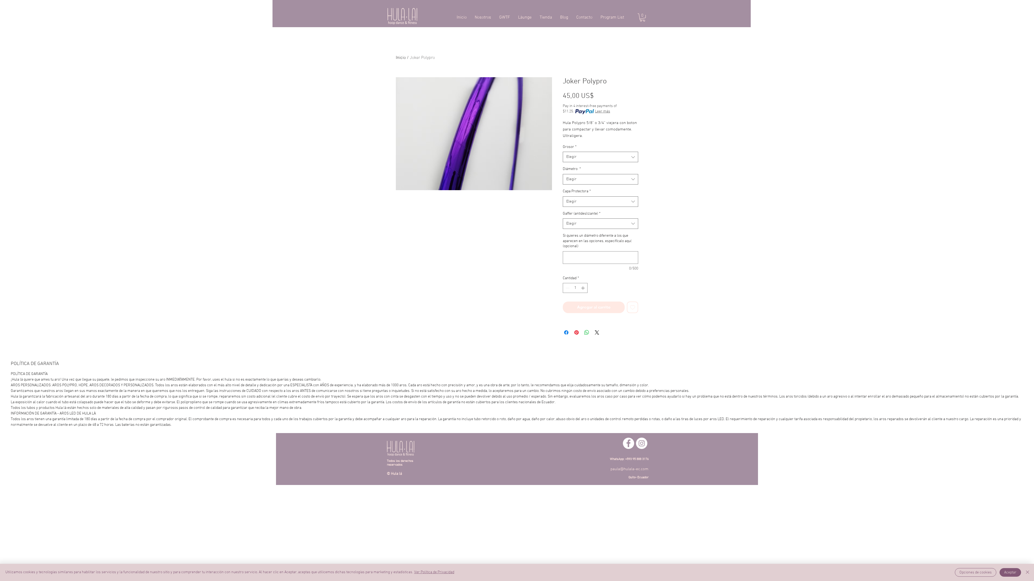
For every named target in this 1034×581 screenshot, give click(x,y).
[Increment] (583, 288)
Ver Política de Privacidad (434, 572)
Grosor (570, 147)
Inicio (401, 58)
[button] (642, 17)
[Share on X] (597, 332)
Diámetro (572, 169)
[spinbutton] (575, 288)
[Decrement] (567, 288)
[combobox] (600, 157)
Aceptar (1010, 572)
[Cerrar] (1027, 572)
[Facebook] (628, 443)
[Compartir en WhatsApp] (587, 332)
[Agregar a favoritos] (632, 307)
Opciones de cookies (975, 572)
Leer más (602, 111)
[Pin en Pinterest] (576, 332)
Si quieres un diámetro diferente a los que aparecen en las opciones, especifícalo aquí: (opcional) (597, 241)
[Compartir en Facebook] (566, 332)
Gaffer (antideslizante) (581, 213)
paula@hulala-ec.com (629, 469)
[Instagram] (641, 443)
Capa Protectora (577, 191)
